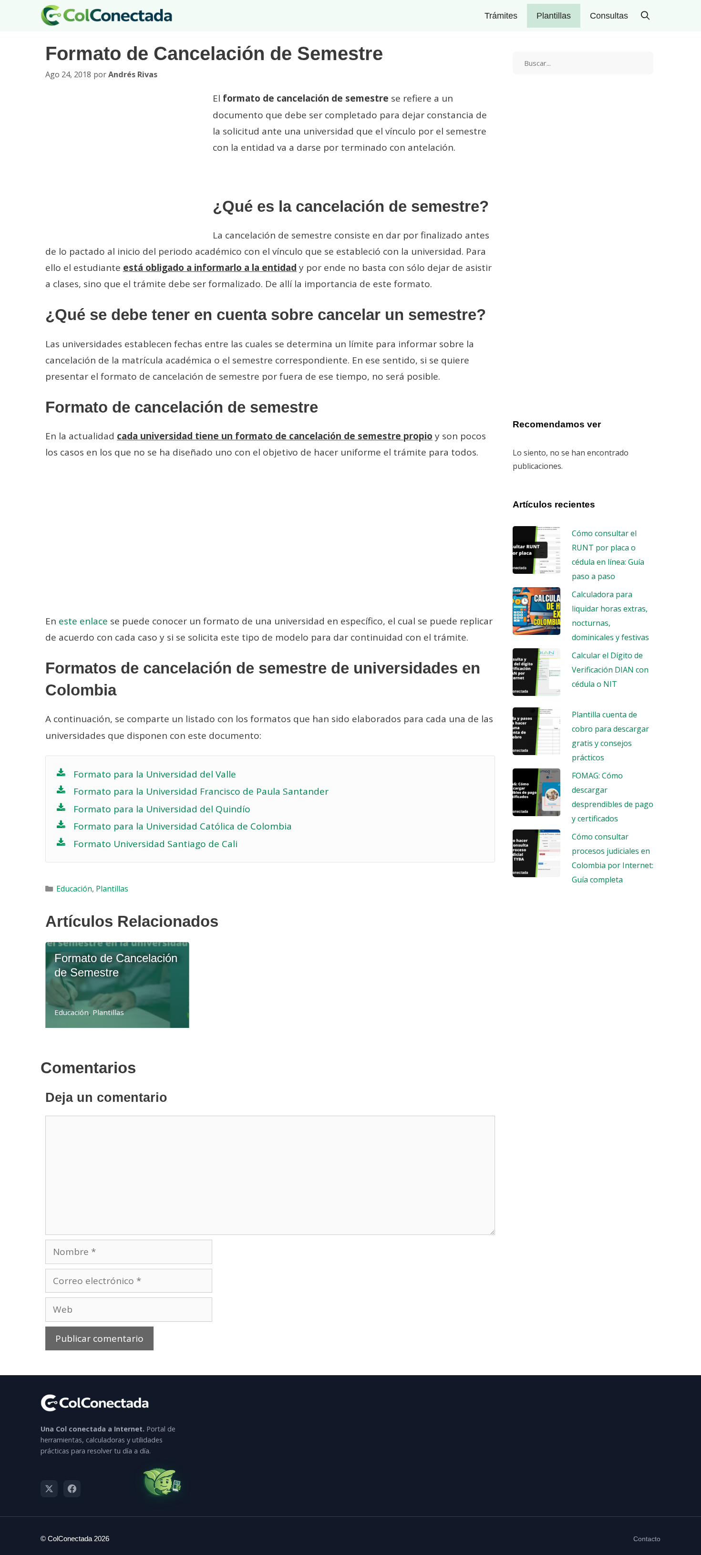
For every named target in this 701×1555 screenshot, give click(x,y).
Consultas (609, 16)
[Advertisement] (125, 164)
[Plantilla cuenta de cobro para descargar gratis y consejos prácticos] (536, 748)
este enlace (83, 621)
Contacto (646, 1539)
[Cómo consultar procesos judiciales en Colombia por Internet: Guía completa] (536, 870)
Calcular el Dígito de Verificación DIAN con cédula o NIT (610, 669)
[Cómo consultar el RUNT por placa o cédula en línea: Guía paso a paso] (536, 566)
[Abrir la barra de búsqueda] (645, 16)
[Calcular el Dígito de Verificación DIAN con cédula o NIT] (536, 689)
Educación (74, 888)
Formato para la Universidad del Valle (154, 774)
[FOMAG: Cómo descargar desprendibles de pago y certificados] (536, 809)
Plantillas (553, 16)
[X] (49, 1488)
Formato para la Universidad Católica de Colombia (182, 826)
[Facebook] (72, 1488)
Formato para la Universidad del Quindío (161, 809)
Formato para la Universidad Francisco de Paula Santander (201, 791)
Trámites (501, 16)
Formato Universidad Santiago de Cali (155, 844)
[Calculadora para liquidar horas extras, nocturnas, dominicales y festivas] (536, 627)
